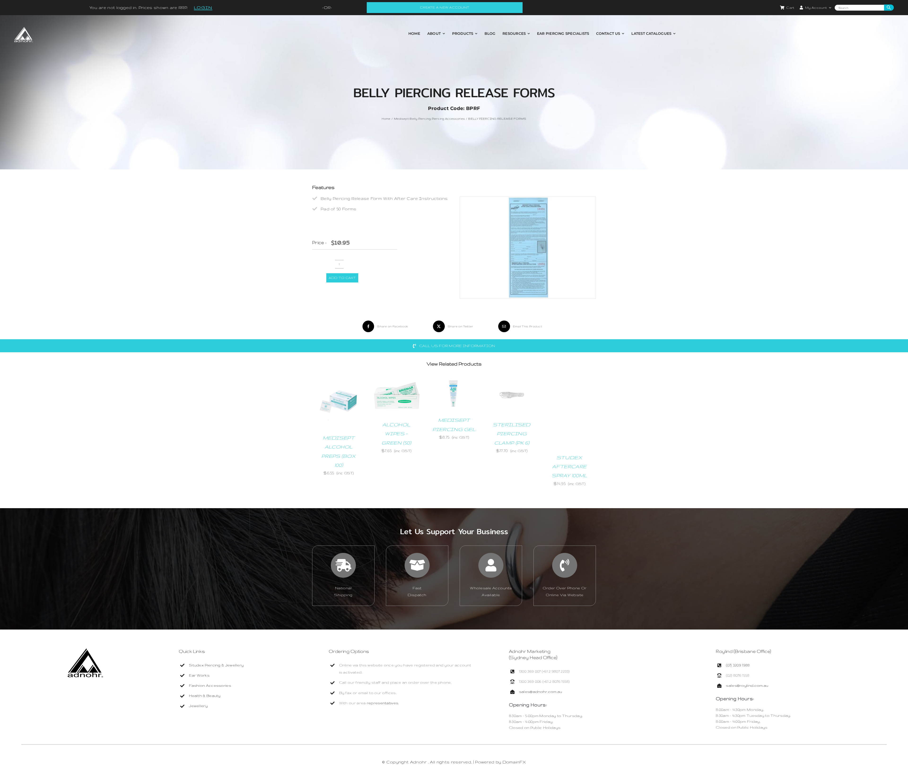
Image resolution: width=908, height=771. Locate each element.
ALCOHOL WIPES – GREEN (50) (396, 433)
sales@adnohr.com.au (540, 692)
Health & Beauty (205, 696)
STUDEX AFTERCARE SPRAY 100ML (569, 466)
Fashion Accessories (210, 685)
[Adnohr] (85, 650)
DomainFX (514, 762)
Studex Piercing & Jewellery (216, 665)
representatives (382, 703)
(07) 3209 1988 (738, 665)
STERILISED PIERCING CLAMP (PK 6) (512, 433)
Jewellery (198, 706)
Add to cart (342, 278)
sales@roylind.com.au (747, 685)
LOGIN (203, 7)
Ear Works (199, 675)
